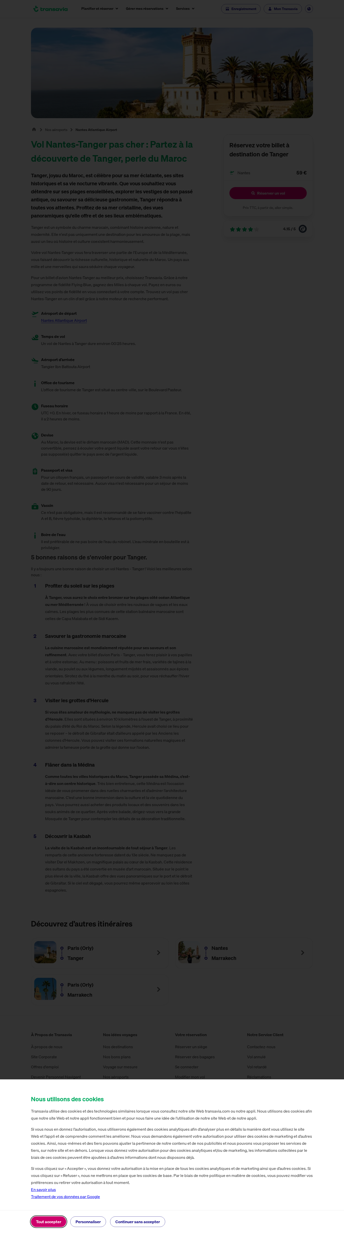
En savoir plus (43, 1189)
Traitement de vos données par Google (65, 1196)
